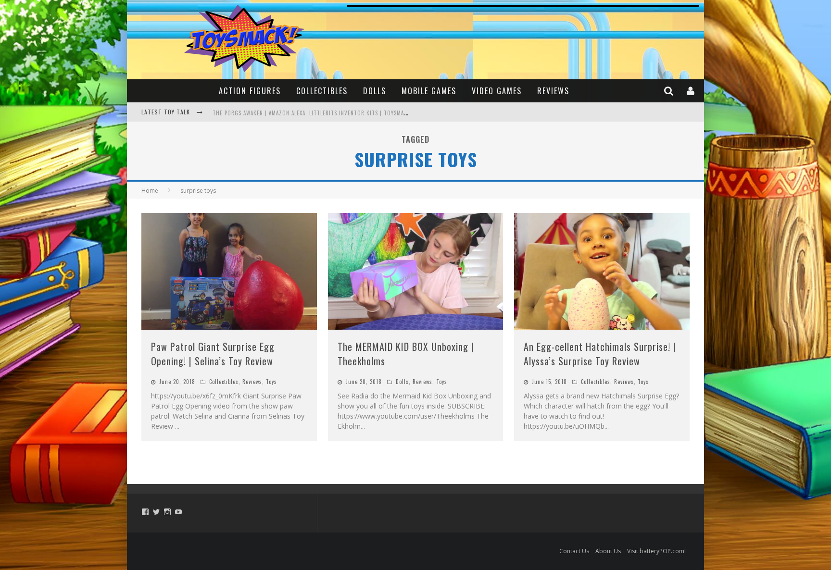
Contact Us (574, 551)
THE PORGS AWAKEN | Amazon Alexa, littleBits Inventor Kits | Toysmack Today (320, 113)
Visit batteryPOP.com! (656, 551)
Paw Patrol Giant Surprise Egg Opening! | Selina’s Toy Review (213, 353)
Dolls (374, 91)
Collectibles (322, 91)
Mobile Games (429, 91)
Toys (271, 381)
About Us (608, 551)
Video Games (497, 91)
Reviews (553, 91)
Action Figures (250, 91)
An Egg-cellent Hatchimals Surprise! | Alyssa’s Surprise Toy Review (600, 353)
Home (149, 190)
